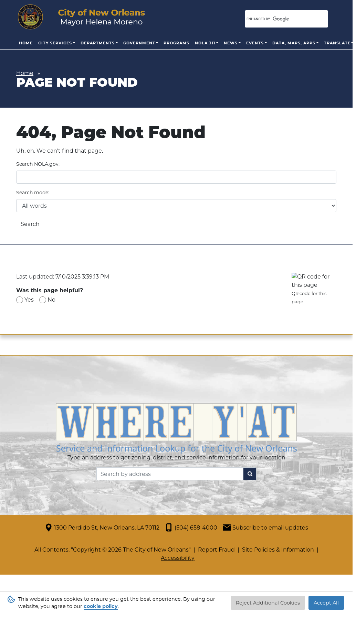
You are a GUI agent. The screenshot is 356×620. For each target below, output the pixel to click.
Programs (176, 43)
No (51, 299)
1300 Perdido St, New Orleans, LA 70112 (106, 527)
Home (26, 43)
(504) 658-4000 (196, 527)
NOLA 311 (205, 43)
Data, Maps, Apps (293, 43)
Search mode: (32, 192)
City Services (55, 43)
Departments (98, 43)
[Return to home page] (81, 17)
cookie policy (101, 606)
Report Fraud (216, 549)
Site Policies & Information (278, 549)
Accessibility (178, 558)
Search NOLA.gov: (38, 164)
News (231, 43)
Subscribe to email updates (270, 527)
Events (255, 43)
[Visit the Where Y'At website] (176, 428)
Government (139, 43)
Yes (29, 299)
